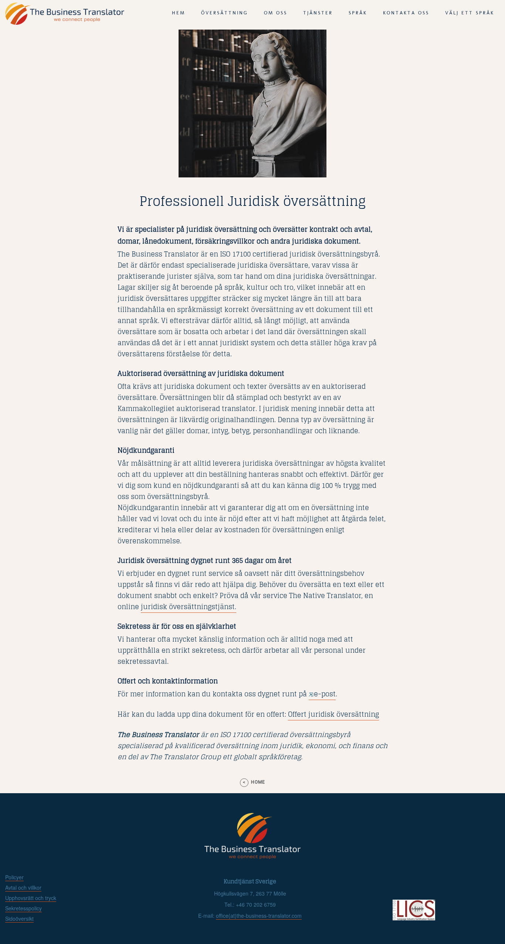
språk (358, 13)
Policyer (14, 877)
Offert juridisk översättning (333, 714)
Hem (178, 13)
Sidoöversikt (19, 918)
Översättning (224, 13)
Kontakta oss (406, 13)
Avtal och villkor (23, 887)
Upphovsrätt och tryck (30, 897)
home (258, 782)
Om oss (275, 13)
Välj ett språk (469, 13)
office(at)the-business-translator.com (259, 915)
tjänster (318, 13)
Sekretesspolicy (23, 908)
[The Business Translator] (64, 22)
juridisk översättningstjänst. (188, 606)
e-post (325, 694)
